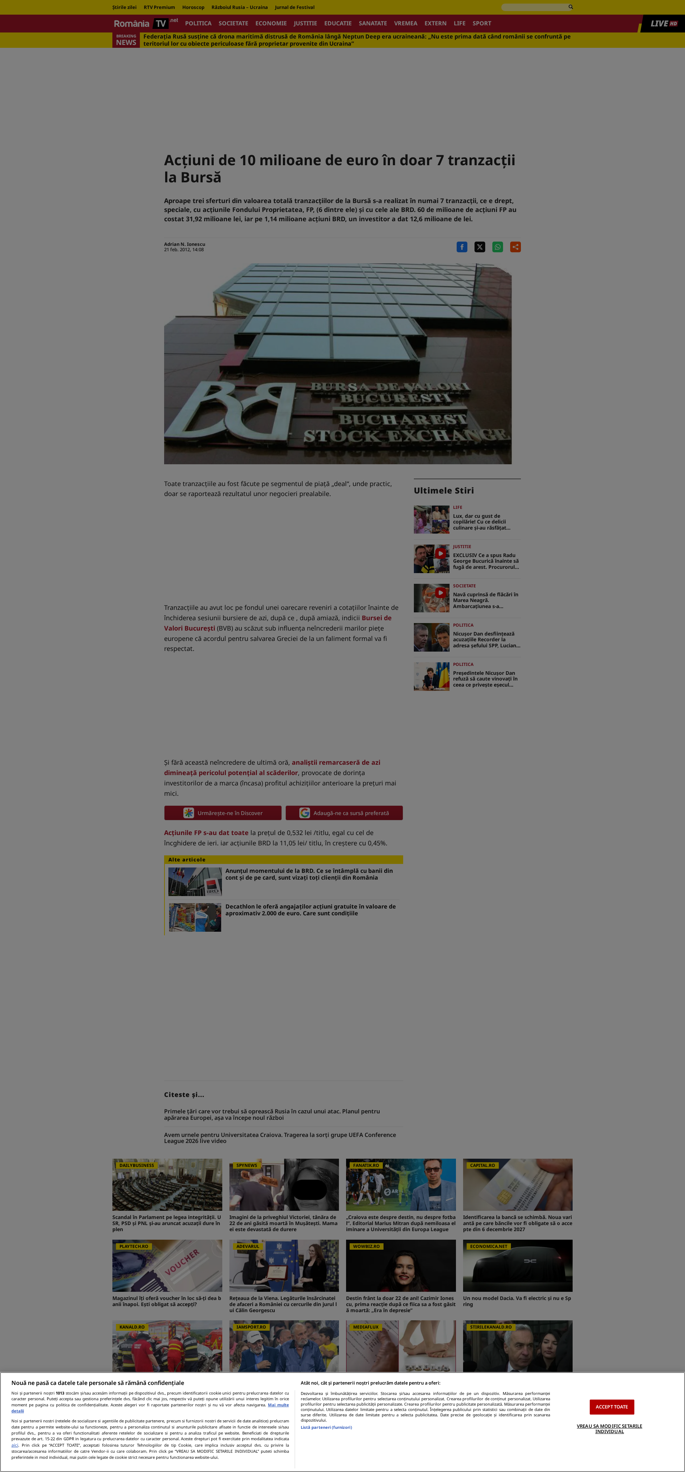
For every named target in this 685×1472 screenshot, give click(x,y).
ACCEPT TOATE (612, 1406)
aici (14, 1445)
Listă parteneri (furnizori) (326, 1427)
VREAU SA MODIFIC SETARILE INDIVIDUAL (609, 1429)
